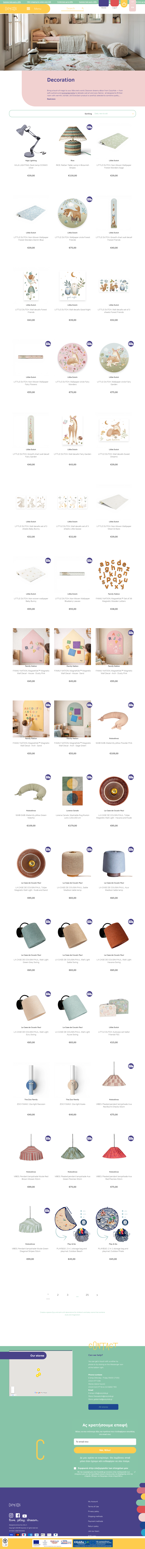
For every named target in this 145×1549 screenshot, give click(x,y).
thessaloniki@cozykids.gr (104, 1396)
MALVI (25, 1525)
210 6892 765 (110, 1387)
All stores (103, 1407)
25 (87, 1294)
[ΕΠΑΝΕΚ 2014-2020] (52, 1543)
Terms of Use (93, 1506)
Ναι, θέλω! (105, 1450)
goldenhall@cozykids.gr (103, 1399)
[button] (72, 8)
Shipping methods (95, 1516)
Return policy (93, 1526)
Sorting (88, 113)
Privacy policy (93, 1511)
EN (132, 7)
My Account (93, 1501)
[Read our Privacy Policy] (134, 1472)
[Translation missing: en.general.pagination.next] (97, 1296)
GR (132, 1)
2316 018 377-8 (95, 1387)
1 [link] (48, 1294)
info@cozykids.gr (101, 1393)
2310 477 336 (94, 1381)
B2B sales (92, 1536)
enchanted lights (68, 93)
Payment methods (95, 1521)
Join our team (93, 1531)
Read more (51, 99)
